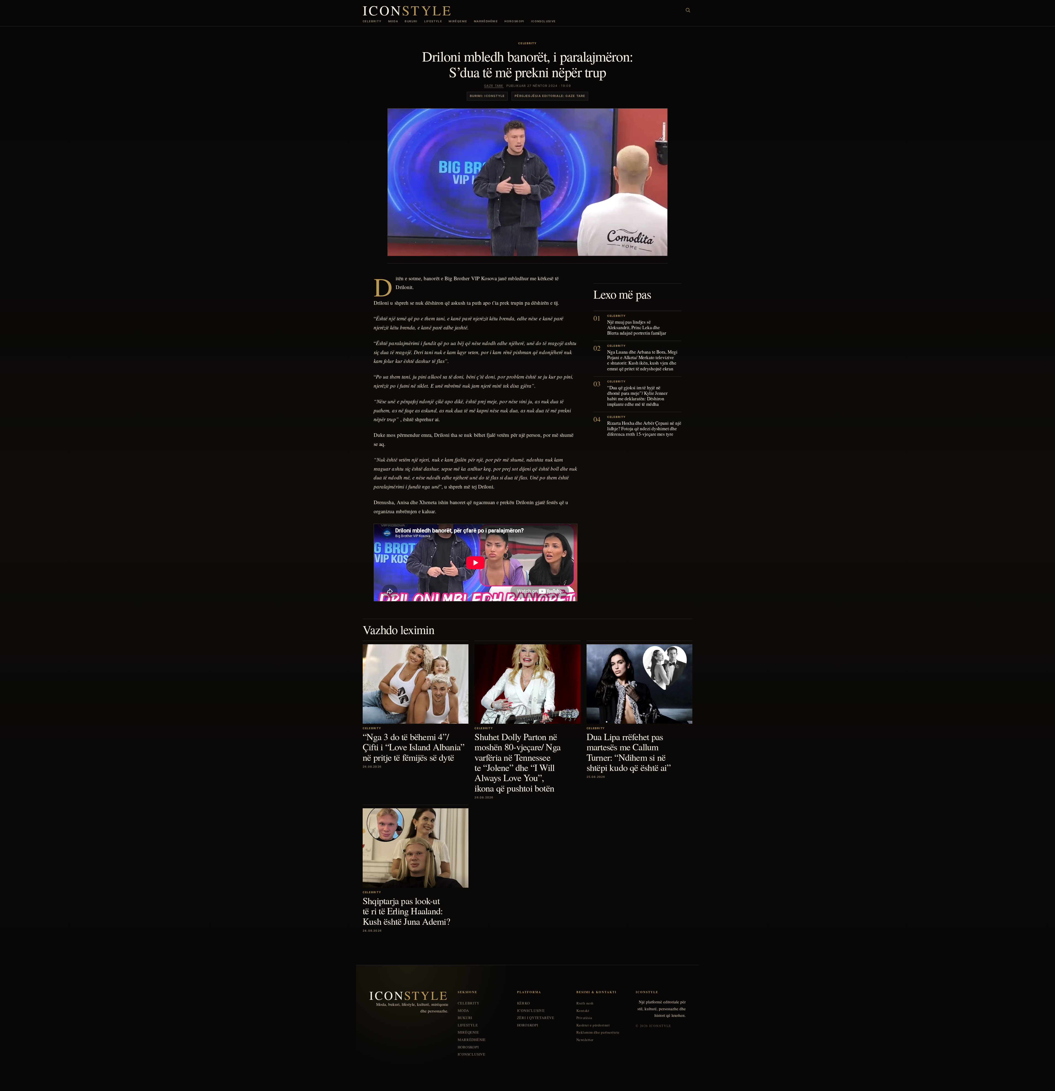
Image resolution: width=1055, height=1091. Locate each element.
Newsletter (584, 1039)
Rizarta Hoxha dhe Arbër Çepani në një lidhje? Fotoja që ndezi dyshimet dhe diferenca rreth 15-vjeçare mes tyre (644, 428)
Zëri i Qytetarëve (535, 1017)
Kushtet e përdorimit (593, 1025)
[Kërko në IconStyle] (688, 10)
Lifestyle (433, 21)
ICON (407, 10)
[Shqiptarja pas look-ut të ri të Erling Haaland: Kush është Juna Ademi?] (415, 848)
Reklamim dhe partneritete (598, 1032)
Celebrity (372, 21)
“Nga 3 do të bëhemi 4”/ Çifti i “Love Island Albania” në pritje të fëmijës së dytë (413, 747)
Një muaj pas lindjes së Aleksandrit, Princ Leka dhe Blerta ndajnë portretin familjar (636, 327)
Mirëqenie (458, 21)
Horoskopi (514, 21)
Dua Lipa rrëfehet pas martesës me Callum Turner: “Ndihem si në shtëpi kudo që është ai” (629, 752)
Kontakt (583, 1010)
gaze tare (494, 86)
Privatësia (584, 1017)
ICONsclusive (543, 21)
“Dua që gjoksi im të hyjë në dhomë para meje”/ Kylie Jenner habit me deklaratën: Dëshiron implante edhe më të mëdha (637, 395)
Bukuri (411, 21)
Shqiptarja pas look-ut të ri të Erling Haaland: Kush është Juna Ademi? (406, 911)
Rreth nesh (585, 1003)
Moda (393, 21)
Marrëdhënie (486, 21)
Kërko (523, 1003)
